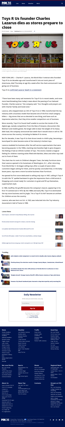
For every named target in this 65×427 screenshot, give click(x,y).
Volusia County (6, 352)
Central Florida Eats (39, 379)
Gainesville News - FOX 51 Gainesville (56, 368)
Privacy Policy (34, 316)
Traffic (36, 330)
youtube (59, 420)
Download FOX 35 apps (8, 400)
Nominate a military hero (7, 355)
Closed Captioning (6, 408)
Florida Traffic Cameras (40, 341)
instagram (56, 420)
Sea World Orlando (7, 374)
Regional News (56, 365)
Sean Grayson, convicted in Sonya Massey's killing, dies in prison (18, 214)
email (62, 420)
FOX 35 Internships (7, 395)
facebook (50, 420)
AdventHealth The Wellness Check (55, 338)
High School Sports (23, 376)
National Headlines (7, 337)
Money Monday (55, 349)
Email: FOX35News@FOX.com (24, 388)
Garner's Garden (55, 343)
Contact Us (5, 389)
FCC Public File (5, 409)
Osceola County (6, 349)
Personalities (5, 391)
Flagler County (5, 341)
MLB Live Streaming (56, 392)
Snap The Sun (21, 352)
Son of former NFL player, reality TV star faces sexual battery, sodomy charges (21, 236)
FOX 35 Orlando (5, 31)
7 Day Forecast (22, 339)
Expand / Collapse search (62, 3)
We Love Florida (55, 332)
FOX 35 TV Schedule (39, 369)
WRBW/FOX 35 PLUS (7, 406)
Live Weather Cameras (24, 332)
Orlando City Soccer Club (23, 373)
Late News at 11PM (39, 375)
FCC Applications (6, 411)
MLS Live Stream (55, 407)
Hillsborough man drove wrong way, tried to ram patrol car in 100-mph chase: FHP (22, 243)
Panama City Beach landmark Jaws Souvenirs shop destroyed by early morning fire (36, 281)
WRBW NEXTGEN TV (7, 404)
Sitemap (4, 361)
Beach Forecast (22, 343)
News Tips (21, 383)
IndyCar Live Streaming (56, 396)
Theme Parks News (7, 371)
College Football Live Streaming (56, 389)
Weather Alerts (22, 334)
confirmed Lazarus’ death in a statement (25, 90)
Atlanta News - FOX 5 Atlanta (56, 375)
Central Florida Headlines (5, 334)
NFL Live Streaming (56, 387)
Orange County (6, 347)
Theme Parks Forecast (24, 341)
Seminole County (6, 351)
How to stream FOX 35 (8, 385)
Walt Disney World (6, 373)
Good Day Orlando (39, 371)
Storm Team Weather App (23, 349)
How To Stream (38, 367)
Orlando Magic (22, 371)
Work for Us (5, 393)
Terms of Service (33, 317)
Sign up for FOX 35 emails (6, 397)
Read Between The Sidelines (23, 368)
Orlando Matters (38, 373)
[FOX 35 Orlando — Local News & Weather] (7, 3)
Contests (37, 383)
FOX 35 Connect (22, 394)
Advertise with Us (6, 402)
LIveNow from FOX (39, 377)
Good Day (54, 330)
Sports (20, 365)
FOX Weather (21, 347)
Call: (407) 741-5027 (23, 385)
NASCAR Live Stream (56, 394)
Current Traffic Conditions (38, 334)
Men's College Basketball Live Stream (56, 398)
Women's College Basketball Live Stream (56, 402)
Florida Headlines (6, 332)
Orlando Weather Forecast (22, 336)
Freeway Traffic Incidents (38, 338)
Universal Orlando (6, 376)
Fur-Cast (53, 345)
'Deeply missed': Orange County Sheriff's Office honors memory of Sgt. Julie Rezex (35, 275)
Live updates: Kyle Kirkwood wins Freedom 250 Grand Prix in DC (18, 229)
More (38, 3)
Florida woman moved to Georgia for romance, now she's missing (18, 221)
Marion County (6, 345)
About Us (5, 383)
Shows (36, 365)
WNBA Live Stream (55, 405)
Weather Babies (55, 336)
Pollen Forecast (22, 345)
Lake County (5, 343)
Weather (21, 330)
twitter (53, 420)
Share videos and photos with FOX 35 (23, 391)
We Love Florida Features (6, 368)
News (12, 31)
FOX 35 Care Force (55, 334)
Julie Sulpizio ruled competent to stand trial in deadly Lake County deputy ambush (36, 256)
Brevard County (6, 339)
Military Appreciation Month (7, 358)
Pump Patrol (37, 332)
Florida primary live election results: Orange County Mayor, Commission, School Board (37, 262)
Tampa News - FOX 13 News (56, 371)
